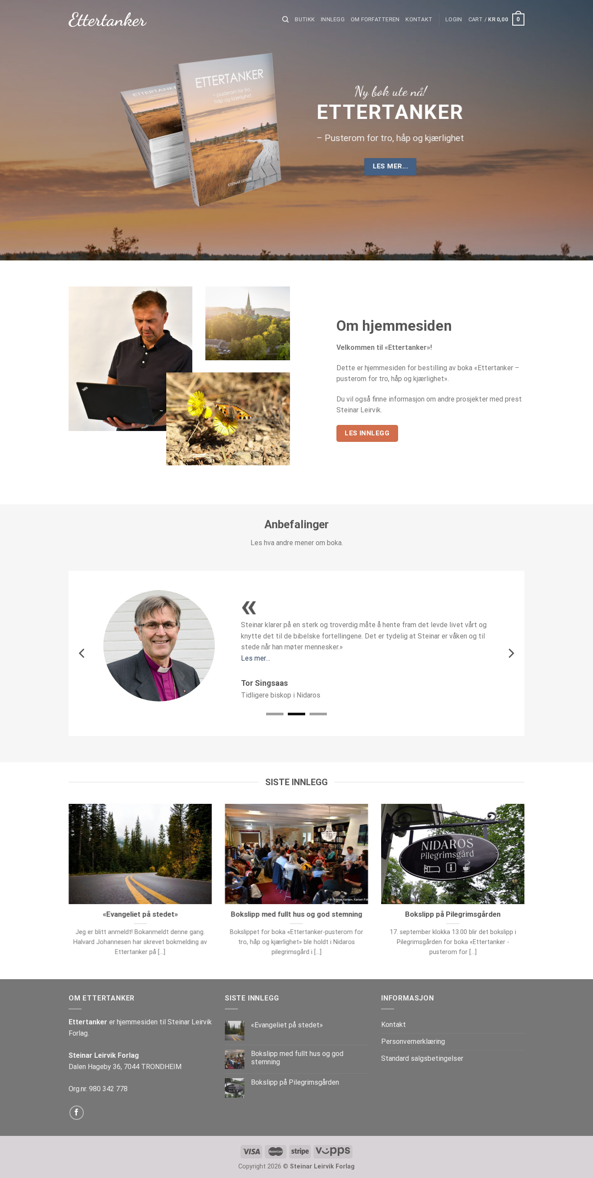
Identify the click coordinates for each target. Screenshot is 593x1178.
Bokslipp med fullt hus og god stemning (296, 914)
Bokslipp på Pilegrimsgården (453, 914)
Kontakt (418, 19)
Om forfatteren (375, 19)
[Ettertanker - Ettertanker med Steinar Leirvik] (108, 19)
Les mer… (255, 658)
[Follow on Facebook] (76, 1113)
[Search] (285, 19)
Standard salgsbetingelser (422, 1058)
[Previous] (82, 653)
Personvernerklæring (413, 1041)
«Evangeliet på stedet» (140, 914)
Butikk (305, 19)
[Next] (510, 653)
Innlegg (333, 19)
